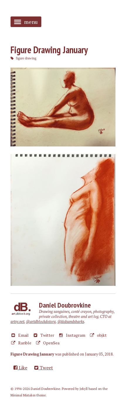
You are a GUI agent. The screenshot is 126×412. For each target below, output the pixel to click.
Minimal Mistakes (23, 395)
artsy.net (17, 321)
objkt (101, 335)
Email (23, 335)
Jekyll (84, 389)
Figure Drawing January (49, 50)
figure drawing (26, 58)
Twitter (47, 335)
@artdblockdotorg (41, 321)
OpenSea (50, 343)
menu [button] (31, 21)
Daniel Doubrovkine (65, 305)
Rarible (24, 343)
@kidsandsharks (70, 321)
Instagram (75, 335)
